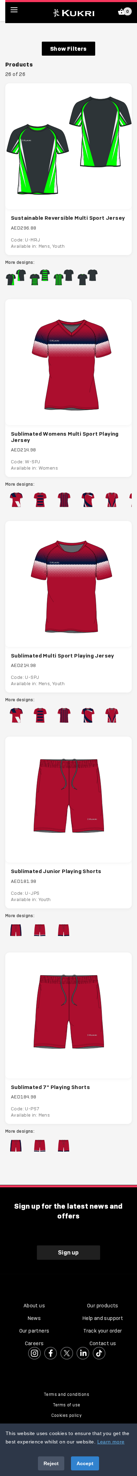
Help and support (103, 1318)
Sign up (68, 1252)
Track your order (102, 1331)
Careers (34, 1343)
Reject (51, 1463)
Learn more (111, 1442)
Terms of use (66, 1405)
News (34, 1318)
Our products (102, 1305)
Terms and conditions (66, 1394)
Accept (85, 1463)
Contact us (103, 1343)
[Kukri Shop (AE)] (73, 12)
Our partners (34, 1331)
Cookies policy (66, 1415)
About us (34, 1305)
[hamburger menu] (19, 10)
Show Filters (68, 48)
